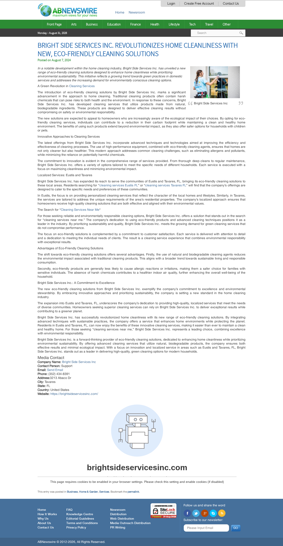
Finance (135, 24)
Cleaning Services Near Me (80, 209)
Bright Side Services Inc (79, 362)
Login (171, 3)
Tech (192, 24)
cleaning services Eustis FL (118, 185)
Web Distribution (122, 518)
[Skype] (213, 513)
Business (92, 24)
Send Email (55, 370)
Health (154, 24)
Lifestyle (174, 24)
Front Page (54, 24)
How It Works (47, 514)
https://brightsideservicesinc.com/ (74, 394)
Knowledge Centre (79, 514)
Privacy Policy (76, 527)
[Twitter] (196, 513)
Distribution (118, 514)
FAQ (69, 509)
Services (104, 491)
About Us (44, 523)
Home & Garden (88, 491)
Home (119, 12)
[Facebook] (187, 513)
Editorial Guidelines (80, 518)
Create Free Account (199, 3)
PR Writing (117, 527)
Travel (209, 24)
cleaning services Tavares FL (165, 185)
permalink (133, 491)
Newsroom (137, 12)
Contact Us (231, 3)
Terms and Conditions (82, 523)
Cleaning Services (82, 86)
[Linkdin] (204, 513)
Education (114, 24)
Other (227, 24)
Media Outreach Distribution (130, 523)
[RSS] (222, 513)
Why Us (43, 518)
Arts (73, 24)
